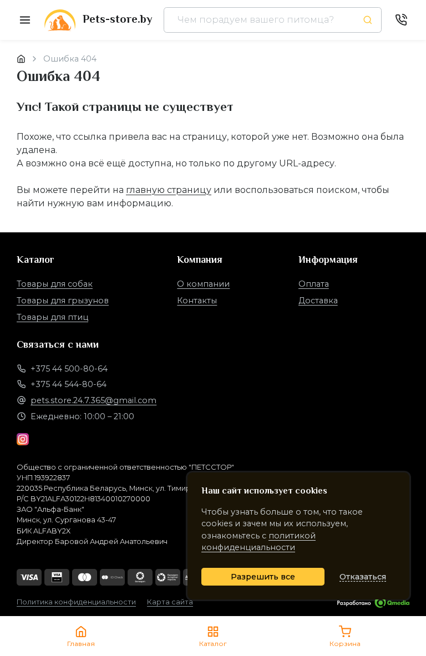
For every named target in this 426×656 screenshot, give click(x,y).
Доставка (318, 301)
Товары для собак (55, 284)
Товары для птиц (52, 317)
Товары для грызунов (63, 301)
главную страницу (168, 190)
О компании (203, 284)
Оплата (313, 284)
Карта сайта (170, 602)
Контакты (197, 301)
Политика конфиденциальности (76, 602)
